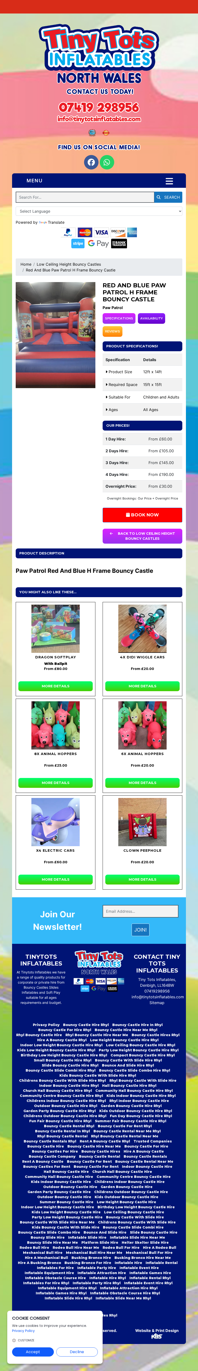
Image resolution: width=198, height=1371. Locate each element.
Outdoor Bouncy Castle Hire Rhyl (65, 1106)
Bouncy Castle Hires (100, 1151)
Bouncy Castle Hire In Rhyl (137, 1025)
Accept (33, 1352)
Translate (56, 222)
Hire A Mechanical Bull (46, 1258)
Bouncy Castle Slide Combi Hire (133, 1227)
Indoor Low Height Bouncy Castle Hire (57, 1207)
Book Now (144, 515)
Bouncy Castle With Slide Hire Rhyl (128, 1060)
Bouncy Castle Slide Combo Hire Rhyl (134, 1070)
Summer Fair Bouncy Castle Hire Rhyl (130, 1121)
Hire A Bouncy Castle (144, 1151)
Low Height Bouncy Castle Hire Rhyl (124, 1040)
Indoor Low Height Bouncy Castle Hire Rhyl (61, 1045)
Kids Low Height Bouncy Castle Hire (66, 1212)
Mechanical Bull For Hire (149, 1252)
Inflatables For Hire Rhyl (46, 1283)
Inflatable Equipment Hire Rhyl (67, 1288)
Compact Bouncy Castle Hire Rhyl (143, 1055)
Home (26, 264)
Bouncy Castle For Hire (146, 1146)
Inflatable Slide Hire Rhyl (68, 1298)
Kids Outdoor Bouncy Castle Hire (126, 1197)
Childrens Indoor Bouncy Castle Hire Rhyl (66, 1101)
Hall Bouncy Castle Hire (66, 1171)
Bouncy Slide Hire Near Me (52, 1242)
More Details (56, 686)
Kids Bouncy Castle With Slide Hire (65, 1227)
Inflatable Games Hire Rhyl (61, 1293)
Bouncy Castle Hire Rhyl (86, 1025)
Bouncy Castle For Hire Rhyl (64, 1030)
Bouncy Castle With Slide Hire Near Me (57, 1222)
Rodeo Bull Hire (34, 1247)
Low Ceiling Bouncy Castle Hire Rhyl (140, 1045)
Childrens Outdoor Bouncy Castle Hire (131, 1192)
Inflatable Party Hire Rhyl (97, 1283)
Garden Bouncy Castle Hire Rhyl (131, 1106)
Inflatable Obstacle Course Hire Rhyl (125, 1293)
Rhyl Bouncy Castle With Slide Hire (143, 1080)
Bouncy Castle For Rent (89, 1161)
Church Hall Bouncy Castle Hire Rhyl (57, 1090)
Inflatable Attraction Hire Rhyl (129, 1288)
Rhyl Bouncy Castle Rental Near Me (124, 1136)
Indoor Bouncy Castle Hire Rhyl (69, 1085)
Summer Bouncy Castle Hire (66, 1202)
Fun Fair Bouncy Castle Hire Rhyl (60, 1121)
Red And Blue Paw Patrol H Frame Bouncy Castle (70, 270)
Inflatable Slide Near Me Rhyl (123, 1298)
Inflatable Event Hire (139, 1268)
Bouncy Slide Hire (48, 1237)
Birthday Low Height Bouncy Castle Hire (136, 1207)
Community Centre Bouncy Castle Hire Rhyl (61, 1096)
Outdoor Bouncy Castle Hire (70, 1187)
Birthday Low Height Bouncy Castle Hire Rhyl (64, 1055)
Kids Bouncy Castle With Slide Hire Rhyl (97, 1075)
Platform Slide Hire (99, 1242)
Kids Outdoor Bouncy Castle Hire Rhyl (135, 1111)
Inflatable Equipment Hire (49, 1273)
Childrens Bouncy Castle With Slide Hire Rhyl (62, 1080)
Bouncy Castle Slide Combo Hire (49, 1232)
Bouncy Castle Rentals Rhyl (50, 1141)
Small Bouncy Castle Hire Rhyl (63, 1060)
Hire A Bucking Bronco (39, 1263)
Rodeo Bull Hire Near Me (76, 1247)
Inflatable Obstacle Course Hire (55, 1278)
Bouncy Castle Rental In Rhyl (62, 1131)
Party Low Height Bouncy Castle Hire (67, 1217)
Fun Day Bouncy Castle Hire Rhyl (141, 1116)
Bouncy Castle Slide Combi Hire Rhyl (61, 1070)
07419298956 (157, 991)
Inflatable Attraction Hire (102, 1273)
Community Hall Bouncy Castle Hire (59, 1177)
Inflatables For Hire (55, 1268)
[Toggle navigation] (169, 181)
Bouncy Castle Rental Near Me (144, 1161)
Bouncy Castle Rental (99, 1156)
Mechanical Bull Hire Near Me (94, 1252)
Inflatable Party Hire (96, 1268)
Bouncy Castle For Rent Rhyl (125, 1126)
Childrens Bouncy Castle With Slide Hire (137, 1222)
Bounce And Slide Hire (105, 1232)
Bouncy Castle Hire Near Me (94, 1146)
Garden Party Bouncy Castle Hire (59, 1192)
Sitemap (156, 1002)
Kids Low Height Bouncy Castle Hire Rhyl (56, 1050)
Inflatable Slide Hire (87, 1237)
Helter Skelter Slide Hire (145, 1242)
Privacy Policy (46, 1025)
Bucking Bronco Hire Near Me (142, 1258)
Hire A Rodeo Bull (159, 1247)
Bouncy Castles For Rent (46, 1166)
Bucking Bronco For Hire (87, 1263)
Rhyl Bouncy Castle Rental (62, 1136)
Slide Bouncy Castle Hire (153, 1232)
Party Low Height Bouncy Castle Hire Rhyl (139, 1050)
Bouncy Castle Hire (45, 1146)
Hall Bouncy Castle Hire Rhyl (129, 1085)
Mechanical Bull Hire (43, 1252)
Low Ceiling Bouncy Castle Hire (134, 1212)
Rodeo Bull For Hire (121, 1247)
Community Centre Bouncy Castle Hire (134, 1177)
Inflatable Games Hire (150, 1273)
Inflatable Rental (162, 1263)
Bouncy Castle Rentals (145, 1156)
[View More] (55, 629)
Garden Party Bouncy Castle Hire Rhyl (59, 1111)
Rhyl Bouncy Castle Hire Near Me (96, 1035)
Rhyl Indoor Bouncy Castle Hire (139, 1101)
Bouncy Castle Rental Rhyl (69, 1126)
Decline (77, 1352)
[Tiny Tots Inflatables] (99, 54)
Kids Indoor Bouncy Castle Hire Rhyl (141, 1096)
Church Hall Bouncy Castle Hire (122, 1171)
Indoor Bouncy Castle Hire (147, 1166)
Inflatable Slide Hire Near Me (137, 1237)
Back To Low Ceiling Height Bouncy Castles (146, 536)
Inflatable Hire (128, 1263)
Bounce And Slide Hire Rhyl (128, 1065)
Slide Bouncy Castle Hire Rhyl (70, 1065)
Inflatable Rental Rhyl (150, 1278)
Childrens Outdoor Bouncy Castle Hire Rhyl (64, 1116)
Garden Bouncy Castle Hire (127, 1187)
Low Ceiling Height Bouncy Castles (69, 264)
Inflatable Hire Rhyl (107, 1278)
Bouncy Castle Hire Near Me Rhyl (126, 1030)
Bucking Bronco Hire (91, 1258)
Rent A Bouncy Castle (43, 1161)
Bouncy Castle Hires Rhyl (156, 1035)
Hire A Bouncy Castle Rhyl (62, 1040)
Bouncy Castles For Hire (55, 1151)
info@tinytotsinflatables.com (158, 996)
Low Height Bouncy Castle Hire (126, 1202)
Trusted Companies (153, 1141)
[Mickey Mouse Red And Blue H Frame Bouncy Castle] (55, 335)
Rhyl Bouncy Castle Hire (39, 1035)
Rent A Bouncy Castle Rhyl (105, 1141)
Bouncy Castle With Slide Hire (135, 1217)
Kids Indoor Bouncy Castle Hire (61, 1182)
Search (171, 197)
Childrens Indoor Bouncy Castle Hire (129, 1182)
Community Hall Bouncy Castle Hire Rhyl (134, 1090)
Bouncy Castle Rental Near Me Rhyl (127, 1131)
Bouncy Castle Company (52, 1156)
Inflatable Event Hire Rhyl (148, 1283)
